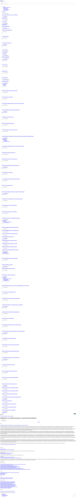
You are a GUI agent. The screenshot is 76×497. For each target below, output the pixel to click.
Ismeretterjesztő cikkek (6, 253)
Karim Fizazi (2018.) (4, 71)
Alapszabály (3, 11)
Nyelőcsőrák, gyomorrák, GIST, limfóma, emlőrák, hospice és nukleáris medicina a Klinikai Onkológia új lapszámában (15, 469)
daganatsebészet (2, 425)
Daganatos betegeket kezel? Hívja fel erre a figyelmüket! (9, 211)
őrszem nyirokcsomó (14, 425)
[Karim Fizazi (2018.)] (4, 69)
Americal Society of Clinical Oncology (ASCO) (6, 478)
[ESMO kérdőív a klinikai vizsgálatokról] (4, 263)
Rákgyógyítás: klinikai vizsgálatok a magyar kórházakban (9, 258)
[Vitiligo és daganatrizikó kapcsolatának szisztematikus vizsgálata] (4, 349)
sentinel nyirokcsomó (22, 425)
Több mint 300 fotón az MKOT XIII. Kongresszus (8, 152)
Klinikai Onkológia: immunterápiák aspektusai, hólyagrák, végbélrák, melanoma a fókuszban (12, 468)
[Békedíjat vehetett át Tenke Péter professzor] (4, 115)
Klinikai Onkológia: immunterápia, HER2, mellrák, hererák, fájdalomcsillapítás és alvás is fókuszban (15, 285)
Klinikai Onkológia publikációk (7, 278)
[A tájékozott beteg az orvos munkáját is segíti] (4, 316)
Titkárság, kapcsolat (4, 18)
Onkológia (4, 85)
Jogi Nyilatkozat (4, 494)
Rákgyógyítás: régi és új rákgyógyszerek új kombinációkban (10, 377)
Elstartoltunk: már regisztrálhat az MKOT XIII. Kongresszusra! (10, 165)
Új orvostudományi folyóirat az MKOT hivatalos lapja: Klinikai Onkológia (9, 472)
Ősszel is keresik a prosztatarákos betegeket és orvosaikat (9, 243)
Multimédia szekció (5, 279)
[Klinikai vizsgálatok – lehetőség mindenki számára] (4, 273)
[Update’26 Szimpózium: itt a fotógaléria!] (4, 95)
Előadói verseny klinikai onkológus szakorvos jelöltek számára (10, 230)
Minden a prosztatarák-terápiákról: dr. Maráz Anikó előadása (7, 481)
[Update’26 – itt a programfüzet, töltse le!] (4, 183)
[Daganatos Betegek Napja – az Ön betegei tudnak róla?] (4, 203)
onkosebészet (10, 425)
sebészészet (18, 425)
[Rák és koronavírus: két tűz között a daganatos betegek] (4, 382)
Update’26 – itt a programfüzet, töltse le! (7, 185)
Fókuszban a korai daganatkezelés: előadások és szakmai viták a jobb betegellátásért (13, 191)
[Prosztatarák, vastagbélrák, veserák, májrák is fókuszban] (4, 128)
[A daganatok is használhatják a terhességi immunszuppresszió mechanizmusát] (4, 303)
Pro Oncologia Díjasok (6, 9)
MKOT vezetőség (5, 8)
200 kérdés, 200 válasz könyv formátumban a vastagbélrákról (8, 485)
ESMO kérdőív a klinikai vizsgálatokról (7, 264)
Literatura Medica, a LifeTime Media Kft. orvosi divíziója (7, 491)
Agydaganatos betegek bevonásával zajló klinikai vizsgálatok (10, 387)
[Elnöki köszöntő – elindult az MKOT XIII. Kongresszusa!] (4, 157)
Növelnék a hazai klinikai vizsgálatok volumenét (8, 268)
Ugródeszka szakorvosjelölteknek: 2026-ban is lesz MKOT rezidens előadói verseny (13, 103)
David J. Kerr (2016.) (5, 77)
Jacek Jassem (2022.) (4, 64)
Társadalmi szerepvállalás (6, 141)
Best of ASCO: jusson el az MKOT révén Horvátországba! (9, 233)
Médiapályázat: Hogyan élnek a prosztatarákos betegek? (9, 246)
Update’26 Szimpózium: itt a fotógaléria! (7, 172)
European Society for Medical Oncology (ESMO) (6, 477)
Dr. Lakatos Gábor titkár (5, 36)
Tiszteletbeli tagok (5, 10)
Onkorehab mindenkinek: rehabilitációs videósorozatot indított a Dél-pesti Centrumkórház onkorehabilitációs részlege (18, 136)
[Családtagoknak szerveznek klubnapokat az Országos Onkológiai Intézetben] (4, 197)
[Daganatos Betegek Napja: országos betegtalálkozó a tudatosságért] (4, 216)
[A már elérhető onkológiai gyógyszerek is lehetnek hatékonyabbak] (4, 108)
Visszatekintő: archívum (6, 280)
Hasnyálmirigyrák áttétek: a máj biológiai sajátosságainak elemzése (11, 298)
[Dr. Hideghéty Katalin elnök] (4, 24)
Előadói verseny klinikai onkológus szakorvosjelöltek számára (10, 227)
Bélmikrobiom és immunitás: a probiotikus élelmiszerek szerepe (8, 467)
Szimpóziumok (5, 140)
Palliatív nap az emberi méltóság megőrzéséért (8, 123)
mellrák (7, 425)
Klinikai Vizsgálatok (5, 252)
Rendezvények (4, 139)
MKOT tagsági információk (6, 7)
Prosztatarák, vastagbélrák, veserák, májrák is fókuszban (9, 90)
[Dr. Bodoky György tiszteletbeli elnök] (5, 28)
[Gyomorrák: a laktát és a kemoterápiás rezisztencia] (4, 290)
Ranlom (14, 492)
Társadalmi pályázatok (6, 222)
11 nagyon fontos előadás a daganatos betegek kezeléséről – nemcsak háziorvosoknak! (13, 331)
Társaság (4, 6)
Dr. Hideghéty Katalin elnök (5, 26)
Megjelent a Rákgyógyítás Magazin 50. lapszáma (8, 364)
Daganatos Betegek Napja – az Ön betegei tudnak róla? (9, 205)
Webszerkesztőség (4, 21)
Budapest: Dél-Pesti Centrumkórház (7, 400)
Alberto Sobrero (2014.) (5, 81)
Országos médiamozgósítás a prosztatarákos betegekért (9, 240)
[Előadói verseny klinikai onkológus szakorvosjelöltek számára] (4, 225)
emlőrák (5, 425)
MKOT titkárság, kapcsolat (3, 473)
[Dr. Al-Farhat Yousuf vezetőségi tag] (4, 41)
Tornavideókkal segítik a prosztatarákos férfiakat (6, 483)
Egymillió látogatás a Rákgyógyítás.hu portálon (6, 487)
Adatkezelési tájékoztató (5, 495)
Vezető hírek (26, 425)
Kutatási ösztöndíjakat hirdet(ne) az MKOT (8, 236)
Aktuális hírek (4, 84)
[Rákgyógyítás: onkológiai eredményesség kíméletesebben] (4, 369)
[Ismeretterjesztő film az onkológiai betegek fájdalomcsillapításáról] (4, 310)
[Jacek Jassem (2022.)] (4, 63)
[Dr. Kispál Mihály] (4, 52)
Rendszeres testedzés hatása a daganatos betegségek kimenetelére (10, 344)
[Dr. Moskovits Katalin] (4, 48)
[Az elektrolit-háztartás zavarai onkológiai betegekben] (4, 336)
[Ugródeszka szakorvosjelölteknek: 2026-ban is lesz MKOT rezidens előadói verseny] (4, 144)
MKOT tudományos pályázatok (7, 221)
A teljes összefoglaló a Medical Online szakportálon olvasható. (8, 444)
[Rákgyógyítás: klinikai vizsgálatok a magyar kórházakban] (4, 256)
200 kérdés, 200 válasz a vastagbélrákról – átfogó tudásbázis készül (8, 486)
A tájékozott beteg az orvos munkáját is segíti (8, 318)
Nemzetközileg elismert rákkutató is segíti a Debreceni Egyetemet (10, 357)
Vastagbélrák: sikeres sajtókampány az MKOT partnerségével (10, 249)
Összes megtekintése (4, 45)
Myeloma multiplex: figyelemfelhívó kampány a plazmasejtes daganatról (11, 324)
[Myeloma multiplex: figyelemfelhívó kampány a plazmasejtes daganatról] (4, 323)
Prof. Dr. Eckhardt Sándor (5, 57)
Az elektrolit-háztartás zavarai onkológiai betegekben (9, 338)
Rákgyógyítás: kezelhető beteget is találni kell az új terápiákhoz (8, 484)
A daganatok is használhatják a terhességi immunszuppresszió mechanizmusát (12, 304)
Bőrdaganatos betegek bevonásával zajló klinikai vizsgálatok (10, 390)
